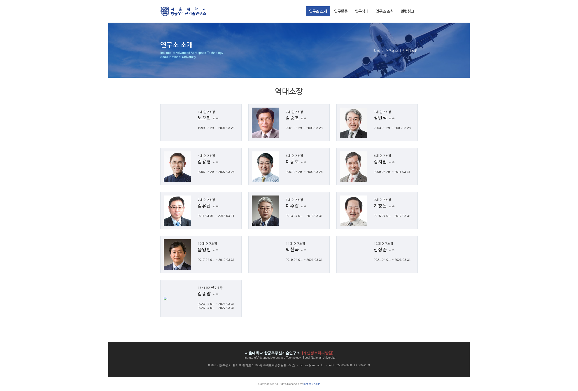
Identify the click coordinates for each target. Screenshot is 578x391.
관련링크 (407, 11)
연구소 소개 (318, 11)
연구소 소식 (385, 11)
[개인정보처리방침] (317, 353)
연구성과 (361, 11)
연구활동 (341, 11)
